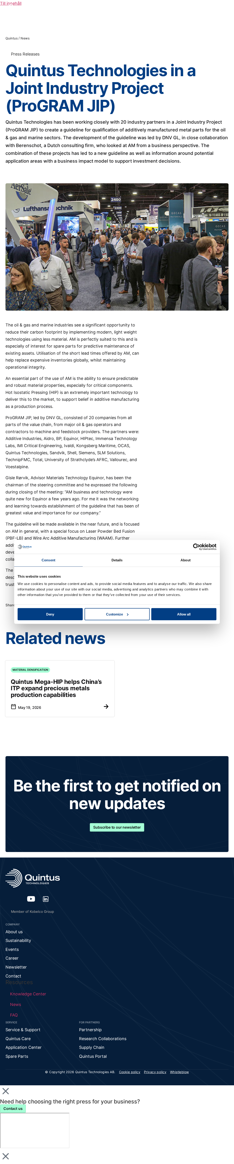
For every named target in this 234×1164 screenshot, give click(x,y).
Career (12, 958)
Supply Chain (91, 1047)
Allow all (184, 614)
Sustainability (18, 940)
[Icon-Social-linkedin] (45, 898)
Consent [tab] (48, 560)
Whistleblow (179, 1072)
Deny (50, 614)
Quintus (11, 38)
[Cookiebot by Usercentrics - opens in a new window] (196, 546)
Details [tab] (117, 560)
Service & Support (22, 1029)
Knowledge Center (28, 993)
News (25, 38)
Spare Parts (16, 1056)
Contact (13, 976)
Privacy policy (155, 1072)
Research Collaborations (102, 1038)
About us (14, 931)
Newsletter (16, 967)
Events (12, 949)
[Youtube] (31, 898)
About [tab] (186, 560)
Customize (114, 614)
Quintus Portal (93, 1056)
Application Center (23, 1047)
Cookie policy (129, 1072)
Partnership (90, 1029)
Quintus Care (18, 1038)
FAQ (14, 1015)
